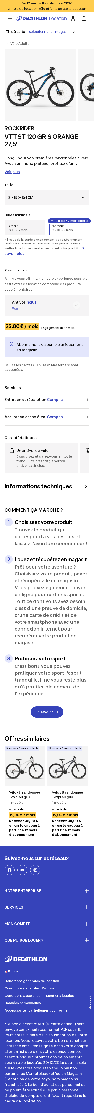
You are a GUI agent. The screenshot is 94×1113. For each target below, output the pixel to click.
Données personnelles (23, 1003)
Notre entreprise (23, 890)
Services (14, 907)
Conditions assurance (23, 995)
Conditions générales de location (32, 981)
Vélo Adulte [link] (19, 43)
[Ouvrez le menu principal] (10, 18)
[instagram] (35, 870)
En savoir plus (47, 712)
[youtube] (22, 870)
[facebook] (10, 870)
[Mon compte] (73, 18)
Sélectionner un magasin (49, 32)
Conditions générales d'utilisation (32, 988)
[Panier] (83, 18)
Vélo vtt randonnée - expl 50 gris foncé (67, 796)
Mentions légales (60, 995)
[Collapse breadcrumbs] (7, 43)
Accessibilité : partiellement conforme (36, 1010)
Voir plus (12, 171)
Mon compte (17, 923)
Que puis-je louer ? (24, 940)
